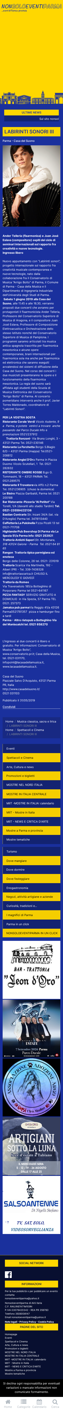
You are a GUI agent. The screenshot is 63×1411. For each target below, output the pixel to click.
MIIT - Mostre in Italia (20, 812)
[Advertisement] (31, 53)
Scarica (20, 565)
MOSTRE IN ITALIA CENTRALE (26, 794)
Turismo (11, 851)
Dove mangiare (16, 861)
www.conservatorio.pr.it (18, 654)
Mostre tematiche (18, 839)
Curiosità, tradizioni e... (21, 906)
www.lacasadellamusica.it (19, 666)
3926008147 (22, 1313)
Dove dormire (15, 869)
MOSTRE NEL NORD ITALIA (24, 785)
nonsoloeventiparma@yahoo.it (22, 1298)
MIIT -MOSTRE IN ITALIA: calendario (30, 803)
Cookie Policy (46, 1321)
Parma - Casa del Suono (19, 141)
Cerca (55, 1407)
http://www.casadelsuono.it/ (21, 689)
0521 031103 (11, 693)
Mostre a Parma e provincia (24, 830)
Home (8, 1407)
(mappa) (35, 451)
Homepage (11, 1334)
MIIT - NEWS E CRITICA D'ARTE (27, 821)
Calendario (39, 1407)
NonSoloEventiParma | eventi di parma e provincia (31, 10)
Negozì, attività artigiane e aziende (29, 896)
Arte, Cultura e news (20, 767)
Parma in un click (17, 924)
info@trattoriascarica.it (18, 573)
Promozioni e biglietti (20, 776)
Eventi (10, 748)
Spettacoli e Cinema (19, 757)
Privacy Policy (27, 1321)
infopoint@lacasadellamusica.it (23, 662)
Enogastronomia (17, 888)
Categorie (23, 1407)
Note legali (11, 1321)
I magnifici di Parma (19, 915)
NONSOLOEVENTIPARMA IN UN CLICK (32, 933)
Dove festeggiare (17, 878)
